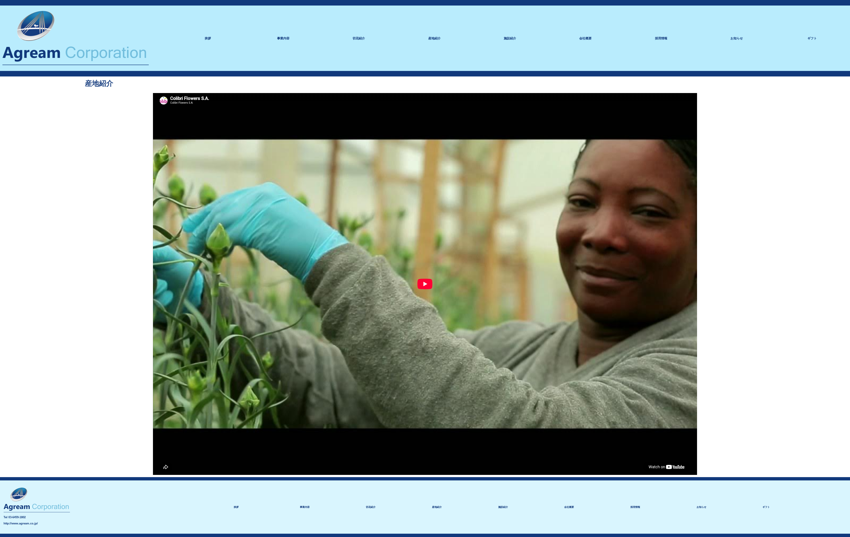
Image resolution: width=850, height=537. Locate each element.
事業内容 (283, 38)
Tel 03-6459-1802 (15, 517)
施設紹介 (510, 38)
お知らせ (736, 38)
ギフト (812, 38)
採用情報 (661, 38)
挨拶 (208, 38)
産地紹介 (434, 38)
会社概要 (585, 38)
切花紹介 (359, 38)
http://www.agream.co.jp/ (21, 523)
